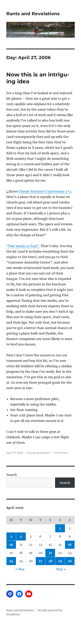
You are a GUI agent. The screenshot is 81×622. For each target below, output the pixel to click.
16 (70, 545)
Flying (31, 452)
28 (50, 561)
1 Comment (60, 452)
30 (70, 561)
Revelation (43, 452)
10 (11, 545)
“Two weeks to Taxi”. (23, 246)
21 (50, 553)
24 (11, 561)
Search (11, 475)
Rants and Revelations (33, 13)
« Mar (20, 569)
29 (60, 561)
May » (61, 569)
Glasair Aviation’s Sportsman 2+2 (45, 191)
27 (40, 561)
